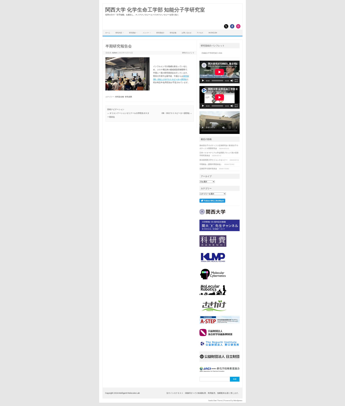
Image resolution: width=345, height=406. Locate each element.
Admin (114, 53)
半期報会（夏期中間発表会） (210, 164)
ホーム (107, 33)
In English (213, 33)
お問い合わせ (186, 33)
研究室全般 (119, 97)
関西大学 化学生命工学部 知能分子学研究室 (155, 9)
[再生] (203, 80)
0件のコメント (188, 53)
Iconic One (212, 400)
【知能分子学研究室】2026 (211, 53)
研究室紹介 (160, 33)
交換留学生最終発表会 (208, 168)
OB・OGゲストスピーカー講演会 (177, 113)
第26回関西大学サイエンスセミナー (213, 160)
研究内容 (118, 33)
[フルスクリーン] (236, 80)
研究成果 (128, 97)
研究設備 (173, 33)
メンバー (146, 33)
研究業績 (132, 33)
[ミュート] (231, 80)
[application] (219, 72)
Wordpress (238, 400)
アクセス (200, 33)
